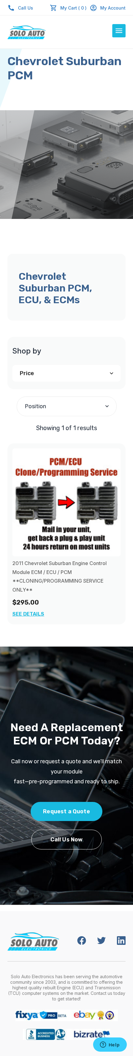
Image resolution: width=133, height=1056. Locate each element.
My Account (113, 7)
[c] (66, 502)
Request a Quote (66, 811)
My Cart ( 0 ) (73, 7)
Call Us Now (66, 839)
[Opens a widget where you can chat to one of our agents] (110, 1045)
